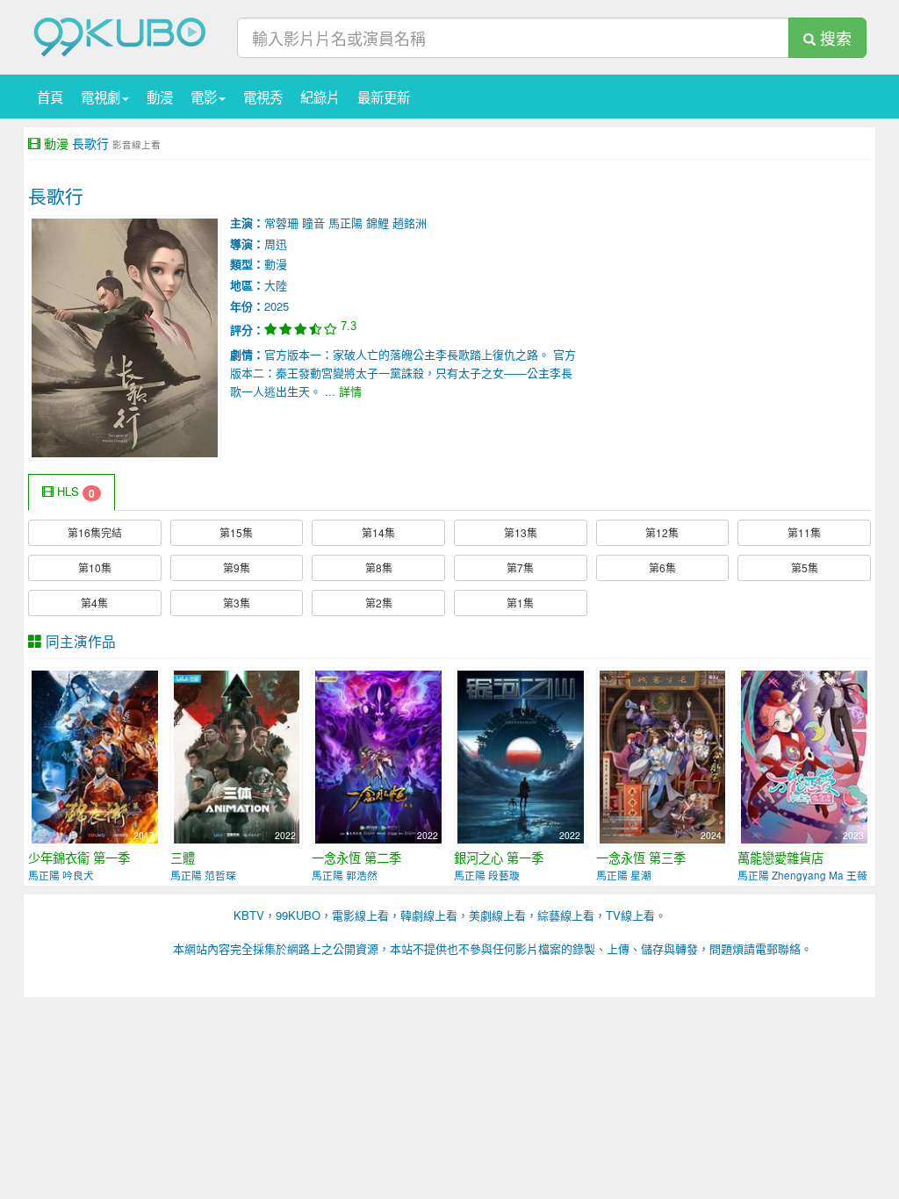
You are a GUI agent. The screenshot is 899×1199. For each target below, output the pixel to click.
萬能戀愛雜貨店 (780, 857)
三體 (182, 857)
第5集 (804, 567)
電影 (204, 96)
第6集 (662, 567)
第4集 (94, 602)
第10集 (94, 567)
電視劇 (100, 96)
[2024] (663, 755)
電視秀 (263, 96)
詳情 (350, 391)
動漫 (160, 96)
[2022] (237, 755)
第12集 (662, 532)
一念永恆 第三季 (641, 857)
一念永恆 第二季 (356, 857)
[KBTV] (120, 35)
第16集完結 (95, 532)
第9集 (236, 567)
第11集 (804, 532)
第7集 (520, 567)
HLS (74, 492)
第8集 (378, 567)
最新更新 (383, 96)
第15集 (236, 532)
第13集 (520, 532)
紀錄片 (320, 96)
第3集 (236, 602)
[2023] (804, 755)
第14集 (378, 532)
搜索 (834, 37)
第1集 (520, 602)
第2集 (378, 602)
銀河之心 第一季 (498, 857)
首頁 (50, 96)
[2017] (95, 755)
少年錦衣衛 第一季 (79, 857)
